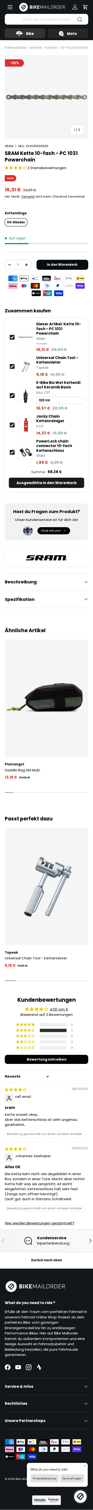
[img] (15, 1089)
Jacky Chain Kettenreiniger (50, 418)
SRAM (9, 146)
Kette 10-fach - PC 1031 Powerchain (58, 329)
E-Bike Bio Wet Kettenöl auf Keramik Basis (58, 385)
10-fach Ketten (74, 47)
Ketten (51, 47)
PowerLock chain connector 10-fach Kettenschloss (54, 446)
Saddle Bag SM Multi (22, 770)
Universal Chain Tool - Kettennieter (57, 360)
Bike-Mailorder (25, 1479)
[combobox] (46, 19)
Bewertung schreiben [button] (47, 1059)
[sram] (46, 557)
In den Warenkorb (62, 264)
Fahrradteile (15, 47)
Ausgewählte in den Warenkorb (46, 482)
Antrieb (35, 47)
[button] (85, 7)
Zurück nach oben (46, 1260)
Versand (28, 196)
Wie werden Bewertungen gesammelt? (39, 1223)
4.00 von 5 (59, 1009)
